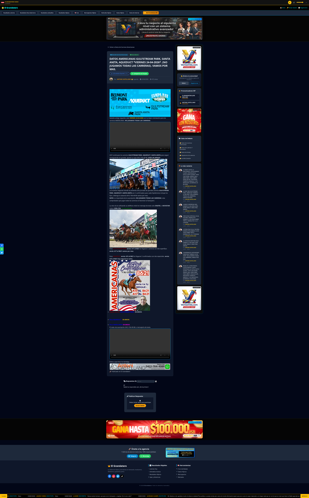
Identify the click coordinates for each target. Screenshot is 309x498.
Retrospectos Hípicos (90, 13)
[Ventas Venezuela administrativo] (189, 120)
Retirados (181, 477)
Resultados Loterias (9, 13)
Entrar (184, 83)
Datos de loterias (134, 13)
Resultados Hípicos (64, 13)
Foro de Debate (183, 469)
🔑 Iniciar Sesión (292, 8)
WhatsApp (146, 456)
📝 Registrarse (302, 8)
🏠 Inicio (282, 8)
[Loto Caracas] (189, 58)
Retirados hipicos (106, 13)
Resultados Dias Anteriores (28, 13)
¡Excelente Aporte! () (120, 73)
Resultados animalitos (47, 13)
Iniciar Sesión (140, 405)
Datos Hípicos (120, 13)
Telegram (133, 456)
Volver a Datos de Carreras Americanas (122, 47)
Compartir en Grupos (140, 73)
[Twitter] (118, 476)
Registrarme (194, 83)
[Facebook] (109, 476)
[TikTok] (122, 476)
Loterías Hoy (153, 469)
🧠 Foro (77, 13)
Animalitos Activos (155, 472)
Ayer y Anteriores (155, 477)
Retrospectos (182, 474)
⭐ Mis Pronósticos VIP (150, 13)
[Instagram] (113, 476)
